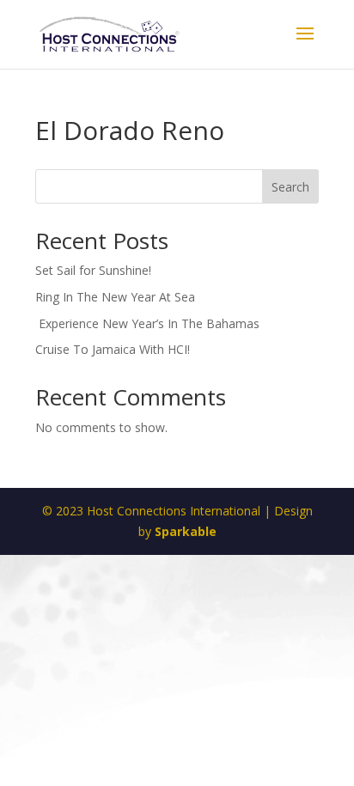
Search (290, 187)
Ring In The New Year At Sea (115, 297)
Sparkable (186, 531)
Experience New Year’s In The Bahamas (149, 323)
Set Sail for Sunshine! (93, 270)
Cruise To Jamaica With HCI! (112, 349)
